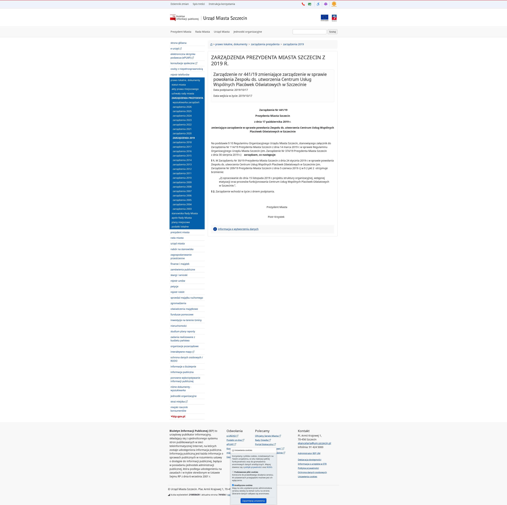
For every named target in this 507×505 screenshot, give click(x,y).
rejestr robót (177, 292)
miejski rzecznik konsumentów (179, 409)
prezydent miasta (180, 232)
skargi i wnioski (179, 275)
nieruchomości (179, 325)
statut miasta (179, 84)
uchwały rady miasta (183, 93)
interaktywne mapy (181, 351)
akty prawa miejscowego (185, 89)
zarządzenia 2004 (182, 204)
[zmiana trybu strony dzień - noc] (334, 4)
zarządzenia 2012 (182, 168)
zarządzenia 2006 (182, 195)
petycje (174, 286)
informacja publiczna (182, 372)
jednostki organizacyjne (184, 396)
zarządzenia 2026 (182, 106)
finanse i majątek (180, 263)
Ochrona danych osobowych (312, 472)
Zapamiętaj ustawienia (253, 500)
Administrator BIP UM (309, 453)
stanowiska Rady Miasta (185, 213)
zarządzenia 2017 (182, 146)
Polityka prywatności (308, 468)
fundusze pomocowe (182, 314)
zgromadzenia (178, 303)
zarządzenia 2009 (182, 182)
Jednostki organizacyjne (248, 31)
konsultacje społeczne (183, 63)
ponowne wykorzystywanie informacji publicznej (185, 379)
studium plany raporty (183, 331)
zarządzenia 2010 (182, 177)
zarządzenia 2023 (182, 120)
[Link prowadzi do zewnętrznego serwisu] (334, 17)
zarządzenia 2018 (182, 142)
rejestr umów (178, 280)
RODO (269, 467)
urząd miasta (178, 243)
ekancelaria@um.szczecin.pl (314, 443)
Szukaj (332, 31)
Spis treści (199, 4)
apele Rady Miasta (182, 217)
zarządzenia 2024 (182, 115)
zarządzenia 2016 (182, 151)
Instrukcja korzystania (222, 4)
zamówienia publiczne (183, 269)
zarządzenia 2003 (182, 208)
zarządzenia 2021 (182, 128)
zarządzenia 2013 (182, 164)
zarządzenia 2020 (182, 133)
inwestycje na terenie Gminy (186, 320)
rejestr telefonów (180, 74)
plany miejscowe (181, 222)
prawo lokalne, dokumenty (185, 80)
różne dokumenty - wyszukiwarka (181, 388)
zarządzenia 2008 (182, 186)
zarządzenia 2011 (182, 173)
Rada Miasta (202, 31)
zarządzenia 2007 (182, 191)
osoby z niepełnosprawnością (187, 68)
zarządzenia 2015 (182, 155)
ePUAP (230, 444)
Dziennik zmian (180, 4)
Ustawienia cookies (307, 476)
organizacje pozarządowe (185, 346)
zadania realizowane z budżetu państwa (183, 338)
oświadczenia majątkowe (184, 308)
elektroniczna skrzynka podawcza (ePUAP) (183, 55)
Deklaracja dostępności (309, 459)
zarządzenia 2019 (184, 137)
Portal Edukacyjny (264, 444)
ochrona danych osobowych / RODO (187, 359)
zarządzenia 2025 (182, 111)
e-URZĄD (231, 435)
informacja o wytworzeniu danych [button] (238, 229)
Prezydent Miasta (181, 31)
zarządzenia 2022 (182, 124)
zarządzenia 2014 (182, 160)
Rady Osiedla (262, 440)
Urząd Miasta (222, 31)
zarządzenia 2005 (182, 200)
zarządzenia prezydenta (187, 97)
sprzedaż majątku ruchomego (187, 297)
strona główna (178, 42)
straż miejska (178, 401)
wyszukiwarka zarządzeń (186, 102)
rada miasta (177, 237)
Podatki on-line (234, 440)
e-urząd (175, 48)
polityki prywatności (253, 467)
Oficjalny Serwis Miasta (267, 435)
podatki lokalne (180, 226)
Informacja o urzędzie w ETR (312, 463)
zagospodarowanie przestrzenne (181, 256)
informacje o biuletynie (183, 366)
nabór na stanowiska (182, 249)
